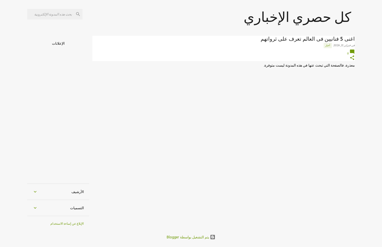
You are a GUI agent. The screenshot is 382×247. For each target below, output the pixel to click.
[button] (352, 58)
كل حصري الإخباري (297, 17)
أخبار (327, 45)
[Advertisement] (58, 112)
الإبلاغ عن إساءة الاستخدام (67, 224)
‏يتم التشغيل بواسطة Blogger (188, 237)
